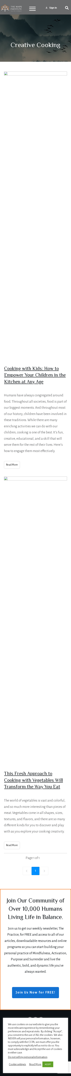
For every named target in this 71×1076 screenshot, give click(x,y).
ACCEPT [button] (48, 1064)
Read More (35, 1064)
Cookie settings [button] (17, 1064)
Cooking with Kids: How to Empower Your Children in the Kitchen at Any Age (35, 375)
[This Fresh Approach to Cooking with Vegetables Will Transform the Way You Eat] (35, 624)
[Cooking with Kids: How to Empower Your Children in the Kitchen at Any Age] (35, 219)
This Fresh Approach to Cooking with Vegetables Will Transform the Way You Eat (33, 780)
